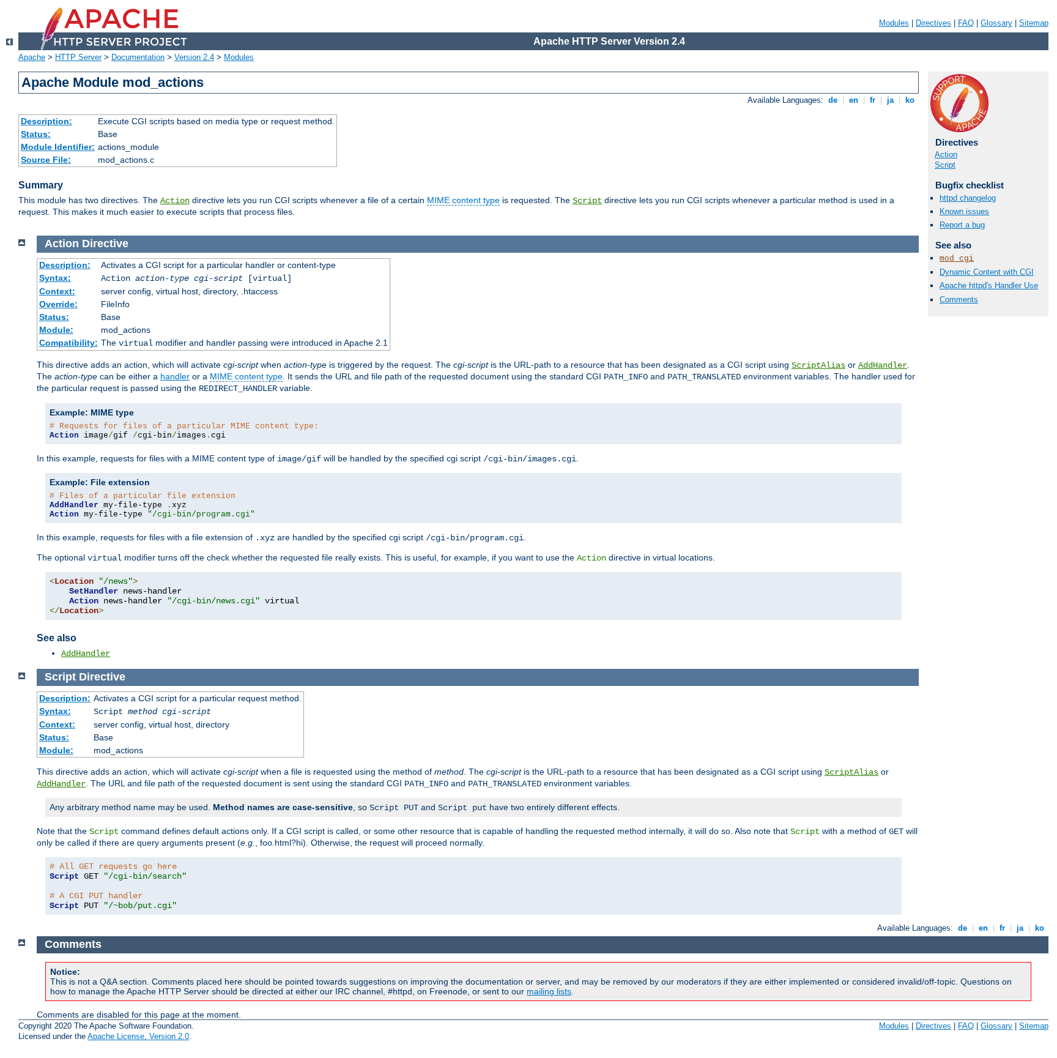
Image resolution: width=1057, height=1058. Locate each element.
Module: (56, 330)
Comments (959, 299)
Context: (57, 291)
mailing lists (549, 991)
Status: (36, 134)
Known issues (964, 211)
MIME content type (463, 200)
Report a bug (962, 224)
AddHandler (882, 365)
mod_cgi (957, 258)
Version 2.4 (194, 57)
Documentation (138, 57)
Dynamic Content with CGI (987, 272)
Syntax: (55, 278)
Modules (894, 23)
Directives (933, 23)
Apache (31, 57)
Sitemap (1033, 23)
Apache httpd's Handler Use (989, 285)
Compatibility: (68, 343)
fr (872, 100)
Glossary (996, 23)
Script (587, 201)
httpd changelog (968, 198)
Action (175, 201)
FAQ (966, 23)
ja (890, 100)
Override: (58, 304)
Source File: (46, 160)
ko (910, 100)
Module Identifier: (58, 147)
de (833, 100)
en (854, 100)
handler (175, 376)
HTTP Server (78, 57)
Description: (46, 121)
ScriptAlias (818, 365)
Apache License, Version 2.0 (138, 1036)
